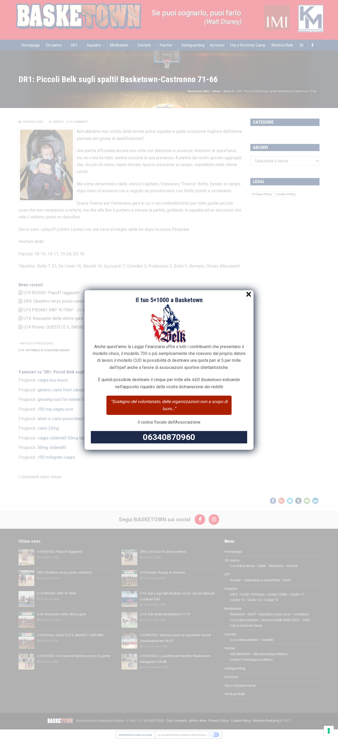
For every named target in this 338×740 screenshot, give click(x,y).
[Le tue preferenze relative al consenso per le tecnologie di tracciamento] (329, 731)
